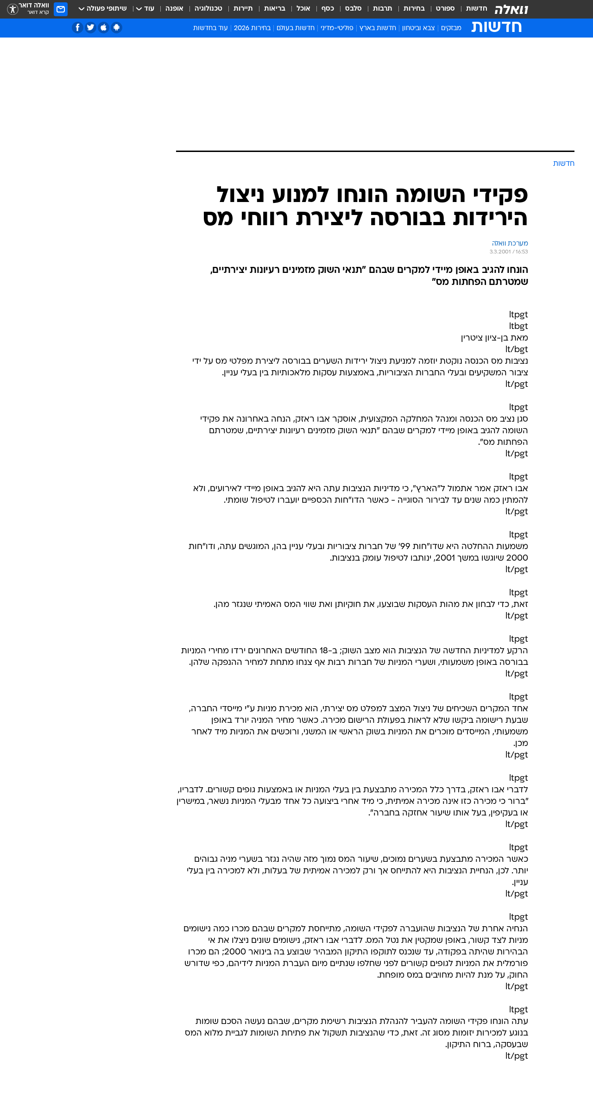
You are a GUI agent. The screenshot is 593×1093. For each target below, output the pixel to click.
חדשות (476, 9)
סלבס (353, 9)
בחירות (414, 9)
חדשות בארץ (378, 28)
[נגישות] (13, 9)
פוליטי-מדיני (337, 28)
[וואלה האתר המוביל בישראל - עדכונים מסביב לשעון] (511, 9)
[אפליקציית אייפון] (103, 27)
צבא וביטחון (418, 28)
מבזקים (451, 28)
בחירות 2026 (252, 28)
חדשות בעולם (296, 28)
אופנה (174, 9)
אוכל (303, 9)
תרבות (382, 9)
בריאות (274, 9)
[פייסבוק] (77, 27)
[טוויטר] (90, 27)
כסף (328, 9)
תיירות (243, 9)
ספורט (445, 9)
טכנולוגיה (208, 9)
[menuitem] (471, 9)
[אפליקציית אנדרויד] (116, 27)
